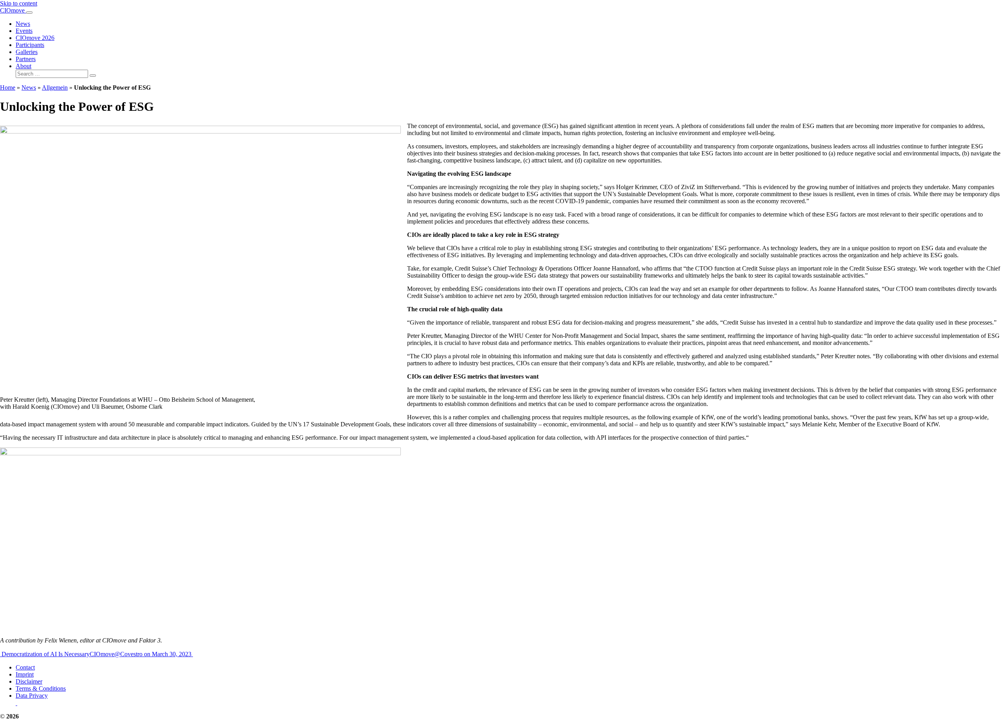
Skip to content (18, 3)
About (23, 66)
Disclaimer (29, 681)
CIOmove (13, 10)
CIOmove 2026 (35, 37)
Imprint (25, 674)
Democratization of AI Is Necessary (45, 654)
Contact (25, 667)
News (23, 23)
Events (24, 30)
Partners (26, 59)
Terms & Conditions (41, 688)
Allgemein (55, 87)
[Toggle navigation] (29, 12)
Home (7, 87)
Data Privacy (32, 695)
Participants (30, 45)
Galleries (27, 52)
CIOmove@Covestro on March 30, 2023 (141, 654)
